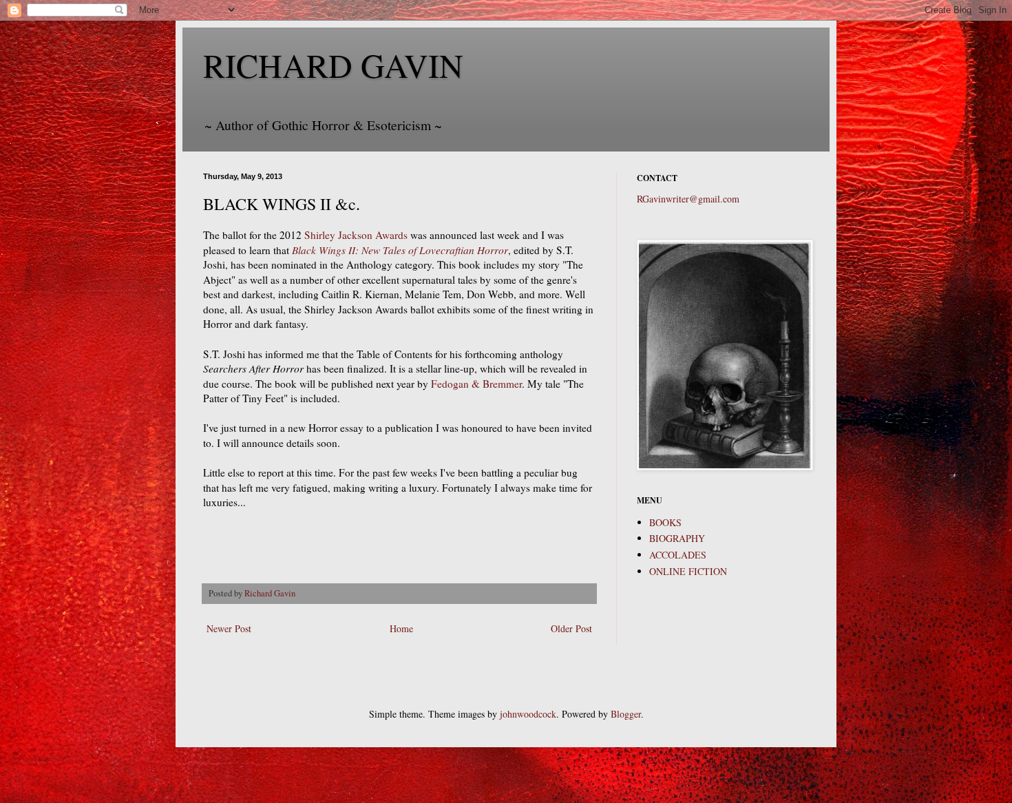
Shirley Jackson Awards (356, 235)
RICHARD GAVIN (333, 65)
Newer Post (229, 628)
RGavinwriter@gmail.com (688, 198)
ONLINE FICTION (688, 571)
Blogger (626, 713)
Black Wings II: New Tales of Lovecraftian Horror (400, 250)
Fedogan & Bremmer (476, 383)
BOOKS (665, 522)
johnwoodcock (528, 713)
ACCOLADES (677, 554)
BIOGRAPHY (677, 538)
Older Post (571, 628)
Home (401, 628)
